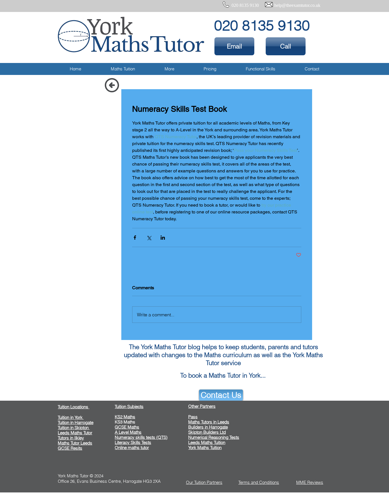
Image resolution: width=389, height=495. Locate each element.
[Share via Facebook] (135, 237)
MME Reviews (309, 482)
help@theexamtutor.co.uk (297, 5)
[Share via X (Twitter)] (148, 237)
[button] (123, 69)
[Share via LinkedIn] (162, 237)
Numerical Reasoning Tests (213, 437)
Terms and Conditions (258, 482)
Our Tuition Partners (204, 482)
